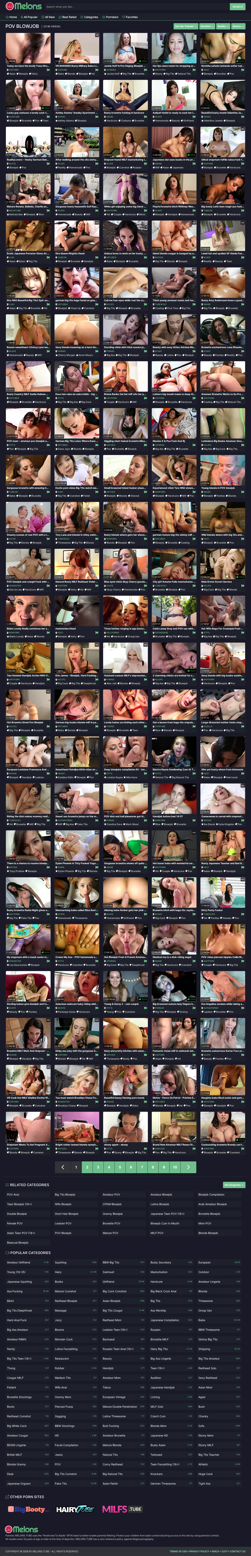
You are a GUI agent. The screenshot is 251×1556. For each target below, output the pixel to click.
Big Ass (111, 355)
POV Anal (13, 1194)
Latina (170, 355)
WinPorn (160, 492)
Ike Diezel (209, 824)
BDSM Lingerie (28, 1445)
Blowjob (23, 73)
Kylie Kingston (226, 824)
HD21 (206, 69)
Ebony (158, 73)
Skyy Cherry (114, 589)
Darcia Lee (15, 589)
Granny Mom (75, 1397)
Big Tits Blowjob (65, 1194)
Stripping (219, 1349)
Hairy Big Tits (171, 1349)
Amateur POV (111, 1194)
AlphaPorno (65, 820)
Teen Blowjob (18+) (19, 1204)
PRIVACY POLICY (199, 1551)
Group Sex (134, 636)
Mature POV (110, 1233)
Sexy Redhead (219, 1377)
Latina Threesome (123, 1416)
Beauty (176, 120)
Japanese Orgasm (28, 1483)
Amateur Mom (123, 1377)
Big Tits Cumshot (75, 1474)
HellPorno (112, 632)
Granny (184, 1011)
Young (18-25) (28, 1272)
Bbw (41, 214)
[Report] (48, 69)
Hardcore (112, 120)
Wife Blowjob (63, 1204)
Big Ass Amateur (28, 1329)
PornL (61, 867)
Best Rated (69, 17)
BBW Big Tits (123, 1262)
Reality (62, 167)
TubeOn (208, 210)
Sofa (219, 1425)
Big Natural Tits (180, 777)
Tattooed (171, 1454)
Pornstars (111, 17)
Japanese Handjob (171, 1387)
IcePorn (13, 69)
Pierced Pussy (75, 1406)
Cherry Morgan (66, 355)
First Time (172, 308)
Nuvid (12, 163)
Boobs (75, 1281)
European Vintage (123, 1397)
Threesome (64, 542)
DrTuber (111, 257)
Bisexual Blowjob (17, 1242)
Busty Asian (171, 1445)
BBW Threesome (219, 1329)
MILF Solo (171, 1406)
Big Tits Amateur (219, 1358)
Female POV (15, 1223)
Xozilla (208, 726)
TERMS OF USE (178, 1551)
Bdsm (22, 261)
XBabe (109, 116)
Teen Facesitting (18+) (171, 1464)
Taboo (123, 1387)
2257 (224, 1551)
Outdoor (219, 1272)
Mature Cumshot (75, 1291)
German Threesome (171, 1483)
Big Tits (127, 73)
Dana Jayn (64, 448)
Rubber (75, 1368)
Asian (12, 73)
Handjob (172, 214)
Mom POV (204, 1223)
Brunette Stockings (28, 1397)
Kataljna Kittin (65, 777)
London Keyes (115, 777)
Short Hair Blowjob (66, 1213)
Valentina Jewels (213, 120)
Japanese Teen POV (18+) (167, 1213)
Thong (28, 1368)
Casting (159, 308)
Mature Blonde (123, 1445)
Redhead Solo (219, 1368)
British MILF (28, 1454)
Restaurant (75, 1358)
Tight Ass (219, 1483)
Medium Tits (75, 1377)
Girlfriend (188, 120)
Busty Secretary (171, 1262)
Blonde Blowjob (208, 1233)
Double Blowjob (17, 1213)
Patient (28, 1387)
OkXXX (207, 116)
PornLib (159, 1008)
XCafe (158, 116)
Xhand (61, 116)
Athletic (219, 1464)
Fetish (86, 495)
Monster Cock (75, 1339)
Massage (75, 1310)
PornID (62, 351)
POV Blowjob (63, 1233)
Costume (126, 120)
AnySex (110, 445)
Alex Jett (111, 683)
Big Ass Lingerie (171, 1358)
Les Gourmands (18, 964)
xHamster (15, 585)
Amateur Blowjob (161, 1194)
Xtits (61, 398)
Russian (137, 167)
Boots (28, 1406)
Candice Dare (114, 824)
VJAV (12, 257)
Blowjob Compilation (211, 1194)
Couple (117, 214)
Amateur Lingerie (219, 1281)
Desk (28, 1474)
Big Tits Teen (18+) (28, 1358)
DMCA (215, 1551)
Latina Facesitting (75, 1349)
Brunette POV (111, 1223)
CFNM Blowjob (112, 1204)
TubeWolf (161, 304)
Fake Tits (82, 824)
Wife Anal (75, 1387)
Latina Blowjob (160, 1204)
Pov (232, 73)
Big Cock (86, 401)
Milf (157, 167)
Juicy (75, 1320)
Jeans (75, 1454)
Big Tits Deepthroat (28, 1310)
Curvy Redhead (123, 1464)
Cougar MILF (28, 1377)
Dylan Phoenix (66, 871)
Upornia (111, 69)
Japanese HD (171, 1435)
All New (49, 17)
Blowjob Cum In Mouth (165, 1223)
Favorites (131, 17)
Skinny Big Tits (219, 1339)
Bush (219, 1406)
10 (175, 1167)
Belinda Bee (16, 214)
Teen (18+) (171, 1368)
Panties (219, 355)
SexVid (207, 820)
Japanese (178, 167)
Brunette (139, 73)
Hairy (35, 73)
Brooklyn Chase (67, 1105)
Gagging (75, 1416)
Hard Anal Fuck (28, 1320)
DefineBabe (161, 632)
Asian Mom (219, 1387)
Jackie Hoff (113, 73)
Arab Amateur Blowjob (212, 1204)
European (219, 1262)
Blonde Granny (28, 1464)
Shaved (135, 495)
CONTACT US (238, 1551)
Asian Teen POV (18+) (21, 1233)
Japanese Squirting (28, 1281)
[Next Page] (188, 1167)
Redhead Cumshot (28, 1416)
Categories (90, 17)
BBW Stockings (75, 1425)
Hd (93, 73)
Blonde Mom (171, 1425)
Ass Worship (171, 1310)
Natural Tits (184, 73)
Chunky (219, 1416)
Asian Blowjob (123, 1300)
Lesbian (39, 777)
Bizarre (75, 1329)
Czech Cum (171, 1416)
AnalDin (160, 1148)
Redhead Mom (123, 1320)
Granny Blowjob (113, 1213)
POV (75, 1464)
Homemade (161, 120)
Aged (219, 1397)
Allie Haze (131, 777)
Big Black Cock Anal (171, 1291)
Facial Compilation (75, 1445)
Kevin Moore (86, 355)
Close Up (76, 308)
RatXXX (159, 257)
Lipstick (208, 1011)
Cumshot (124, 167)
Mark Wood (132, 824)
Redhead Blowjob (75, 1300)
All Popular (30, 17)
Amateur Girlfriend (28, 1262)
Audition (171, 1377)
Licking (171, 1397)
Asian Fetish (123, 1483)
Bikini (142, 214)
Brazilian (221, 73)
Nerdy (28, 1349)
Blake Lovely (16, 636)
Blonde (71, 73)
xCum (12, 538)
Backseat (123, 1339)
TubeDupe (209, 914)
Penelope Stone (66, 1011)
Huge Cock (219, 1474)
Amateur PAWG (28, 1339)
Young (110, 1011)
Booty (126, 1058)
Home (13, 17)
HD (75, 1435)
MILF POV (157, 1233)
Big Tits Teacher (219, 1454)
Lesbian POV (63, 1223)
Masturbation (171, 1272)
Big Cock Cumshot (123, 1291)
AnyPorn (160, 69)
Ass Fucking (28, 1291)
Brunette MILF (171, 1339)
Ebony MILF (219, 1445)
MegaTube (15, 210)
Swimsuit (123, 1272)
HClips (110, 304)
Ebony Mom (219, 1435)
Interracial (231, 777)
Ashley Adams (66, 120)
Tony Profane (16, 871)
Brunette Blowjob (209, 1213)
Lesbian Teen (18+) (123, 1329)
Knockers (171, 1474)
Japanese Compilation (171, 1320)
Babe (61, 73)
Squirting (75, 1262)
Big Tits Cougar (123, 1310)
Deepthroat (89, 683)
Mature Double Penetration (123, 1406)
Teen (45, 120)
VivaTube (14, 116)
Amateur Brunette (123, 1435)
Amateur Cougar (28, 1435)
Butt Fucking (123, 1425)
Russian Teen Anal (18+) (123, 1349)
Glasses (227, 918)
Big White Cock (28, 1425)
